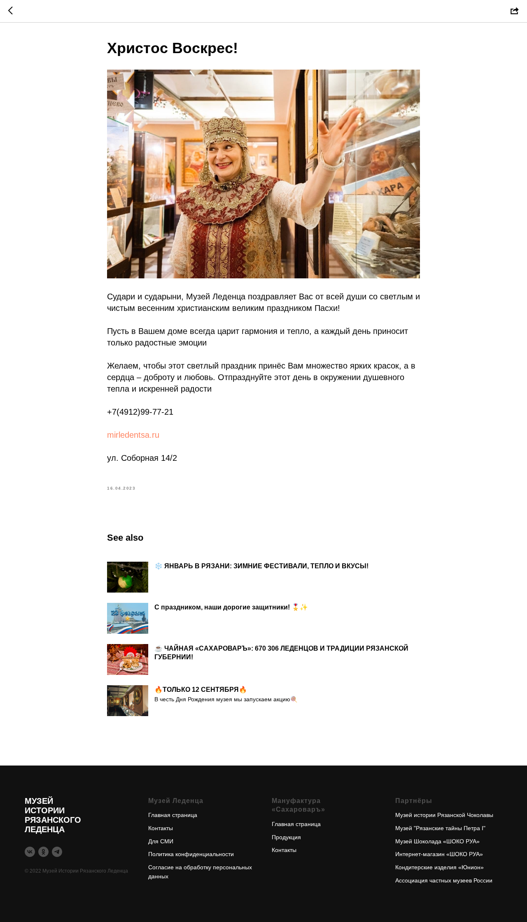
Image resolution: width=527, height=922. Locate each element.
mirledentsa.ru (133, 434)
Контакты (160, 828)
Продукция (286, 837)
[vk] (30, 852)
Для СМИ (160, 841)
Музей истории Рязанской (430, 815)
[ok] (43, 852)
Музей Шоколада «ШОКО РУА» (437, 841)
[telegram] (57, 852)
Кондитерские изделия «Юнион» (439, 867)
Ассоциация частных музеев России (443, 880)
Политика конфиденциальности (191, 854)
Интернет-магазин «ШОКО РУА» (439, 854)
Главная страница (172, 815)
